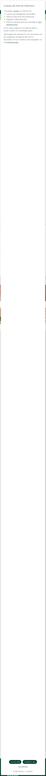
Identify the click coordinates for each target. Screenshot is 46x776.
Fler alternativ (23, 766)
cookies (16, 11)
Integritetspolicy (12, 42)
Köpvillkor (29, 771)
